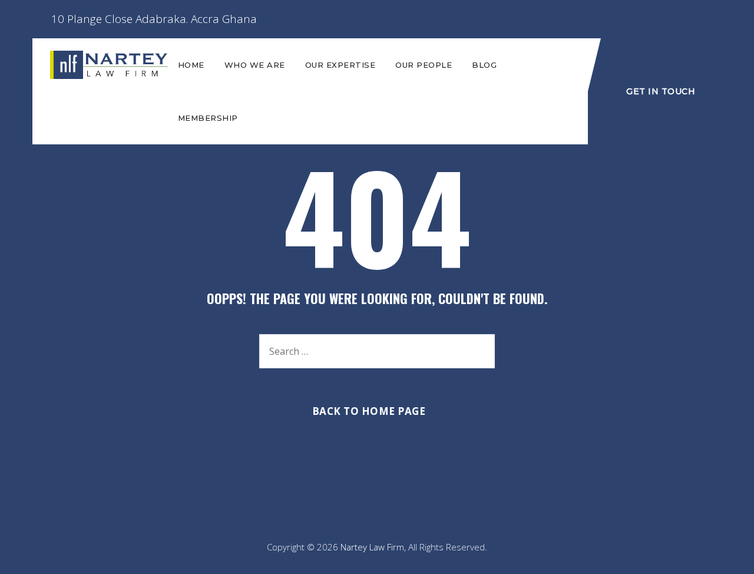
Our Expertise (340, 65)
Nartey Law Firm (372, 547)
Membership (208, 118)
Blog (484, 65)
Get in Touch (660, 91)
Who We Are (254, 65)
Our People (423, 65)
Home (191, 65)
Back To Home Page (369, 411)
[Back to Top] (729, 555)
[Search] (480, 351)
